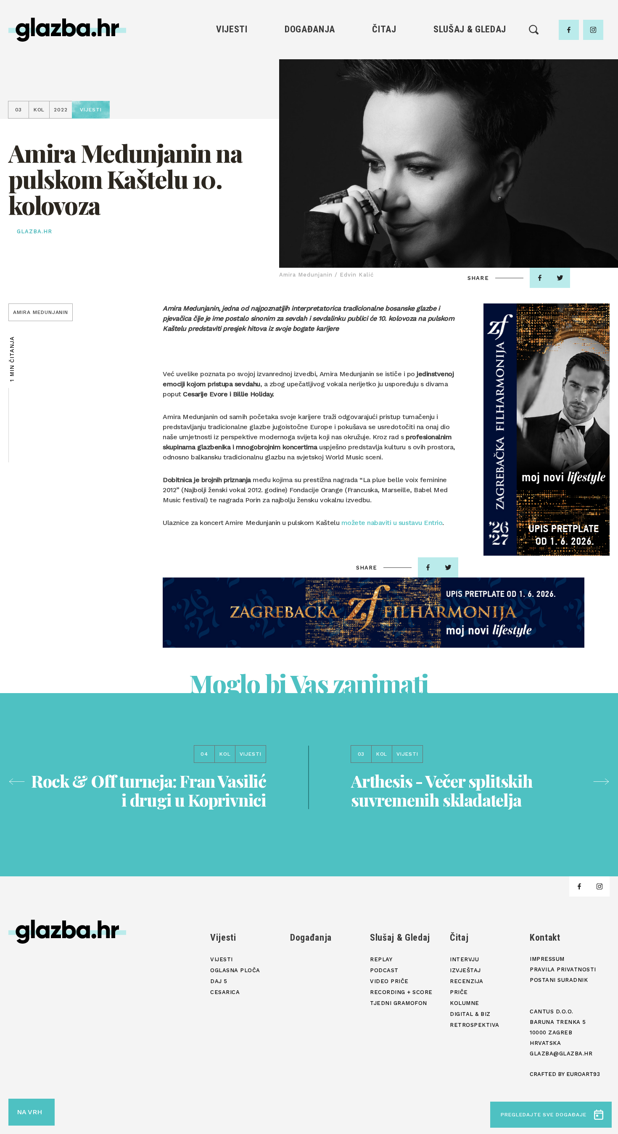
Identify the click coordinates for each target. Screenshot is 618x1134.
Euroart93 (583, 1074)
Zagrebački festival (232, 83)
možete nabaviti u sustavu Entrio (392, 523)
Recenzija (384, 83)
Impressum (547, 959)
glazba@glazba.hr (561, 1053)
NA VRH (29, 1112)
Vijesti (232, 29)
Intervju (384, 55)
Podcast (469, 83)
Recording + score (469, 112)
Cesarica (231, 98)
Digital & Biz (384, 126)
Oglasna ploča (232, 69)
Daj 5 (231, 112)
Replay (470, 55)
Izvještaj (384, 69)
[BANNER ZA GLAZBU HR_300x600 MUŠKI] (546, 429)
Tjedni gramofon (470, 69)
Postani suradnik (559, 980)
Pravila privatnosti (563, 969)
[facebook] (569, 30)
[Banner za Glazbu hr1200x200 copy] (373, 613)
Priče (384, 98)
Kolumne (384, 112)
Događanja (310, 29)
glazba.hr (34, 231)
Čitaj (384, 29)
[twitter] (560, 278)
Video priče (469, 98)
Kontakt (545, 937)
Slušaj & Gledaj (469, 29)
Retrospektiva (384, 141)
